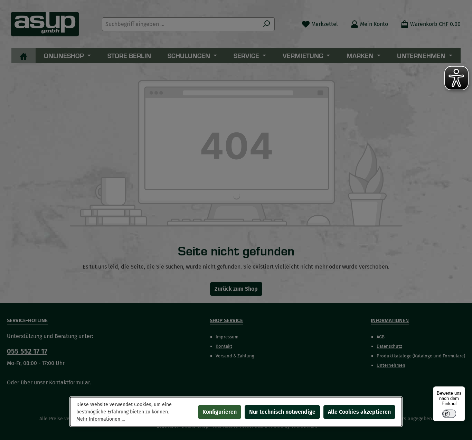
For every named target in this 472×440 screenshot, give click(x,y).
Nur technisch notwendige (282, 412)
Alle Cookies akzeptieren (359, 412)
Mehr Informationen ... (100, 419)
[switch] (449, 414)
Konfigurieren (219, 412)
